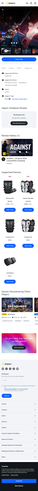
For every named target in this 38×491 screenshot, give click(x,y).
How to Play (19, 59)
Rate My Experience (19, 123)
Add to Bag (10, 210)
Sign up (6, 396)
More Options (19, 486)
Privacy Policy (24, 389)
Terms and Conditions (10, 389)
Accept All (19, 481)
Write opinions (19, 347)
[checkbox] (2, 386)
